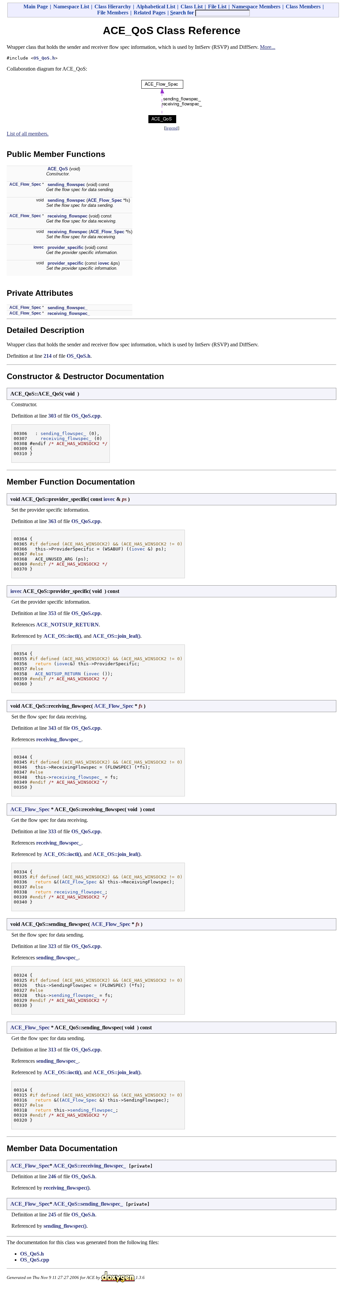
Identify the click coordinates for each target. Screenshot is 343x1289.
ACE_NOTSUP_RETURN (67, 624)
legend (171, 128)
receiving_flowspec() (66, 1188)
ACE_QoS (58, 168)
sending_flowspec (66, 184)
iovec (38, 247)
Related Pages (149, 12)
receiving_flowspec (67, 216)
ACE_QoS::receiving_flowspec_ (89, 1166)
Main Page (35, 6)
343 (52, 728)
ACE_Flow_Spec (25, 184)
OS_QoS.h (44, 58)
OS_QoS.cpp (85, 416)
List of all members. (28, 134)
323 (52, 946)
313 (52, 1049)
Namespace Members (256, 6)
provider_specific (65, 247)
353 (52, 613)
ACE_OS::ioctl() (62, 636)
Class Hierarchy (112, 6)
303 (52, 416)
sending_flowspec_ (67, 307)
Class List (192, 6)
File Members (112, 12)
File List (217, 6)
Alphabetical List (155, 6)
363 (52, 521)
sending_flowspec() (65, 1226)
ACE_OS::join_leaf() (116, 636)
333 (52, 831)
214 (48, 356)
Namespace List (71, 6)
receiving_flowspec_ (69, 313)
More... (267, 47)
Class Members (303, 6)
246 (52, 1176)
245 (52, 1214)
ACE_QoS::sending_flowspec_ (88, 1204)
